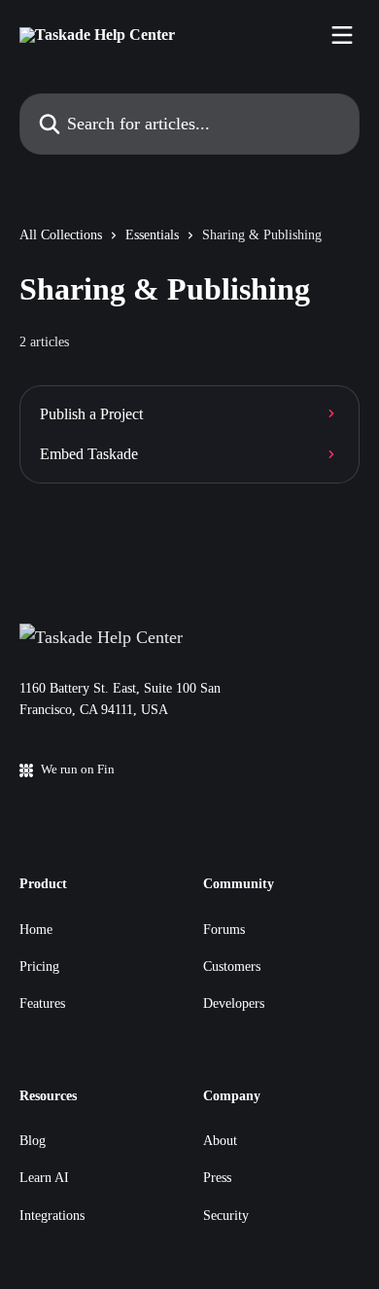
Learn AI (44, 1177)
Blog (32, 1140)
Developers (233, 1003)
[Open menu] (342, 35)
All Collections (60, 235)
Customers (231, 966)
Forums (224, 929)
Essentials (152, 235)
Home (35, 929)
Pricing (39, 966)
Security (226, 1215)
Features (42, 1003)
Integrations (52, 1215)
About (220, 1140)
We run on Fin (78, 769)
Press (217, 1177)
